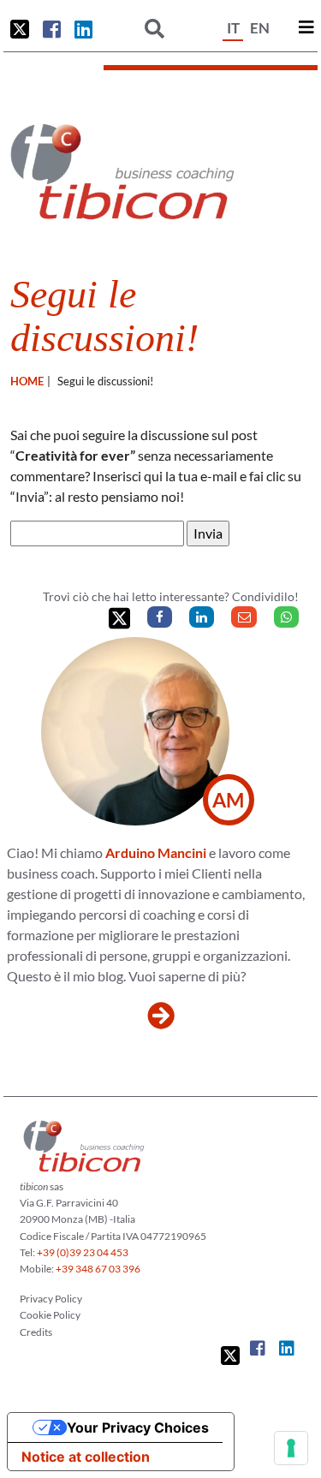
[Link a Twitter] (19, 29)
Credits (36, 1332)
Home (27, 381)
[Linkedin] (201, 617)
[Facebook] (159, 617)
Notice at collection (85, 1456)
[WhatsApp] (286, 617)
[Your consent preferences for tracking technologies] (291, 1448)
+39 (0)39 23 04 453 (82, 1252)
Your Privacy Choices (138, 1427)
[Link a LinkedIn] (83, 29)
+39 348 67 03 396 (98, 1268)
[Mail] (243, 617)
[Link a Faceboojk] (52, 29)
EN (260, 28)
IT (233, 28)
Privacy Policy (51, 1298)
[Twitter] (119, 618)
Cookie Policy (50, 1314)
